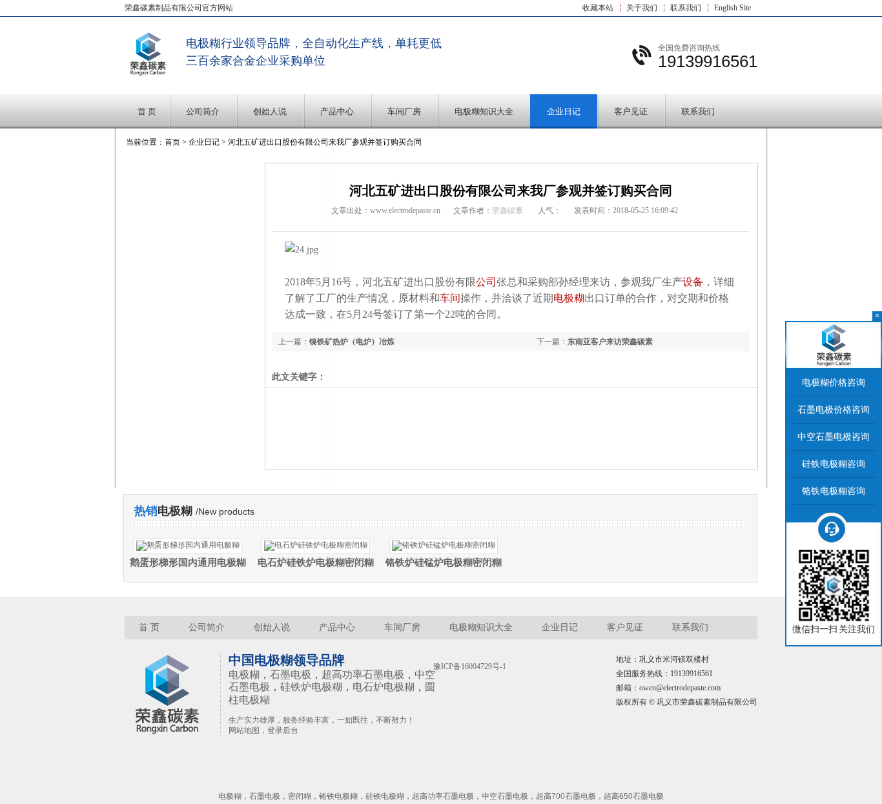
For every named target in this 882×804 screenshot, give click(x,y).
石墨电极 (290, 674)
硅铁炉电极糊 (311, 686)
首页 (172, 142)
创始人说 (270, 111)
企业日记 (563, 111)
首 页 (147, 111)
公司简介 (203, 111)
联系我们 (685, 7)
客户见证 (631, 111)
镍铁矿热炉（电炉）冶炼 (352, 341)
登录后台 (282, 730)
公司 (486, 281)
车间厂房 (404, 111)
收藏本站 (597, 7)
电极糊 (568, 298)
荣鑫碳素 (507, 210)
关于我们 (641, 7)
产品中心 (337, 111)
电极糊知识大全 (484, 111)
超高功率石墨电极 (363, 674)
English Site (732, 7)
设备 (692, 281)
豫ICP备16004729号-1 (469, 666)
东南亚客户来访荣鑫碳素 (610, 341)
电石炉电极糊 (384, 686)
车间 (450, 298)
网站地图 (244, 730)
